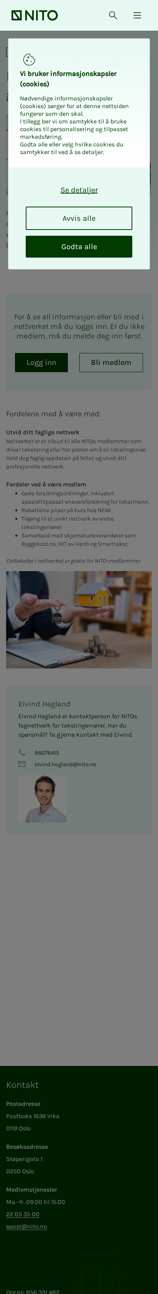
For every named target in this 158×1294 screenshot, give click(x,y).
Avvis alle (79, 218)
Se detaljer (79, 190)
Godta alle (79, 246)
